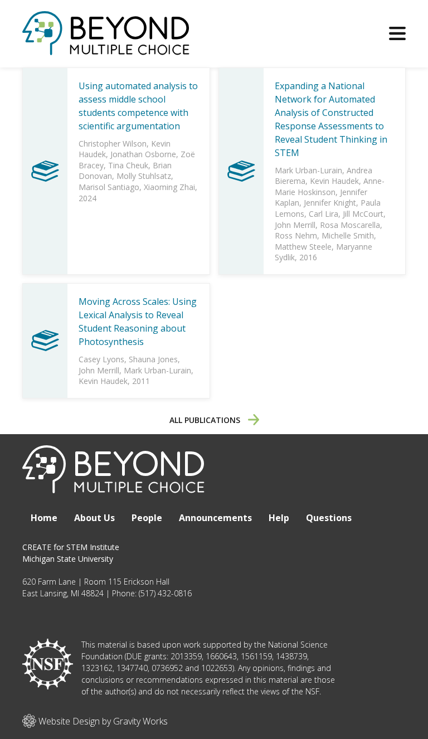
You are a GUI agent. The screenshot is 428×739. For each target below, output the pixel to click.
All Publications (205, 420)
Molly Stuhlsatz (143, 176)
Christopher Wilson (113, 143)
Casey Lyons (101, 359)
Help (279, 518)
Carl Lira (323, 213)
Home (44, 518)
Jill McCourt (363, 213)
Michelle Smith (348, 235)
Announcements (215, 518)
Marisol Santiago (109, 187)
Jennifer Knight (330, 202)
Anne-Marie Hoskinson (330, 186)
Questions (329, 518)
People (147, 518)
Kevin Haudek (334, 181)
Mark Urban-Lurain (308, 170)
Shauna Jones (153, 359)
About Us (94, 518)
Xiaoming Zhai (169, 187)
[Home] (105, 49)
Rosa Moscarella (350, 225)
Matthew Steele (303, 246)
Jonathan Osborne (143, 154)
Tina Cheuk (128, 165)
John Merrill (295, 225)
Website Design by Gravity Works (102, 721)
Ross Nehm (296, 235)
